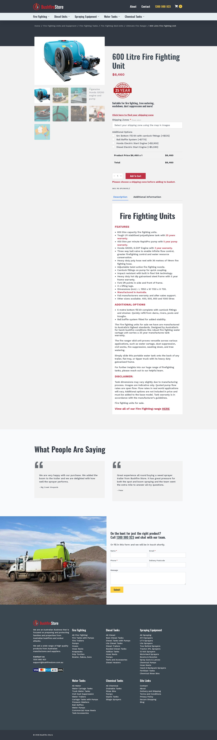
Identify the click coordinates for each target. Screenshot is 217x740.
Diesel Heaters (113, 663)
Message (114, 570)
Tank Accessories (80, 713)
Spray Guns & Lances (150, 660)
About (133, 6)
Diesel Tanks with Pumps (118, 641)
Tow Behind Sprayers (150, 646)
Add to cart (135, 176)
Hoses (75, 646)
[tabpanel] (147, 309)
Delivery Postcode (157, 560)
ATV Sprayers (146, 638)
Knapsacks (77, 652)
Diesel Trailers (113, 646)
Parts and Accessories (116, 660)
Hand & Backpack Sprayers (153, 668)
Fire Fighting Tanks (88, 26)
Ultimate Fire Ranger (136, 26)
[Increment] (121, 176)
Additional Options (122, 132)
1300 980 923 (163, 6)
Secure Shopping (148, 700)
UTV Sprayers (146, 641)
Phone (114, 560)
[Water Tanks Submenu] (120, 16)
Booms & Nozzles (148, 657)
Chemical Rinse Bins (149, 673)
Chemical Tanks (133, 16)
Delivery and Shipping (150, 691)
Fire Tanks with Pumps (83, 638)
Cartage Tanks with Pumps (85, 700)
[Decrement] (114, 176)
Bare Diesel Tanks (114, 638)
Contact (145, 6)
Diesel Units (60, 16)
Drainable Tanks (113, 689)
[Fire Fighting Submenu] (49, 16)
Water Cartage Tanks (82, 689)
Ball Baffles (78, 705)
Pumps (75, 643)
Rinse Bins (111, 691)
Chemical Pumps (148, 663)
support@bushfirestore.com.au (48, 662)
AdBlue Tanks (112, 652)
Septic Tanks (112, 697)
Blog (142, 702)
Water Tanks (111, 16)
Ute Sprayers (146, 643)
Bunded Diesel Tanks (116, 649)
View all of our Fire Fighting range (142, 408)
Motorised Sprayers (149, 654)
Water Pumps (78, 708)
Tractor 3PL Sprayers (150, 649)
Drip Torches (78, 654)
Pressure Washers (80, 702)
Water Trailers (79, 697)
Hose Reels (77, 649)
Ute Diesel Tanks (114, 643)
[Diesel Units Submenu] (69, 16)
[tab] (120, 196)
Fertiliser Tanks (147, 671)
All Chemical (112, 686)
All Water (76, 686)
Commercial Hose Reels (84, 710)
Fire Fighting (40, 16)
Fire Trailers (78, 641)
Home (37, 26)
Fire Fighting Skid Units (112, 26)
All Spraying (145, 635)
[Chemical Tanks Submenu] (144, 16)
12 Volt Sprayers (147, 652)
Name (114, 551)
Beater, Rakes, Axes (82, 657)
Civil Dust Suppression (83, 694)
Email (152, 551)
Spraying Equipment (86, 16)
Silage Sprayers (113, 700)
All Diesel (110, 635)
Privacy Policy (146, 697)
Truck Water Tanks (81, 691)
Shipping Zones (126, 120)
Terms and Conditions (150, 694)
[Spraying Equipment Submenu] (99, 16)
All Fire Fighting (80, 635)
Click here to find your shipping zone (133, 115)
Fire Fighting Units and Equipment (59, 26)
